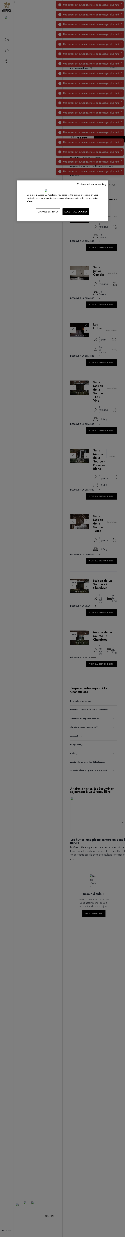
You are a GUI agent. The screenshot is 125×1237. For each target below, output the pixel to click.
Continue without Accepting (91, 184)
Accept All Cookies (76, 211)
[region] (62, 201)
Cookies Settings (48, 211)
